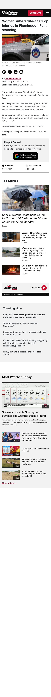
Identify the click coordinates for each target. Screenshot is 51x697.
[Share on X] (4, 72)
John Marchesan (13, 78)
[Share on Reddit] (16, 72)
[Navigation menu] (48, 13)
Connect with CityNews (13, 294)
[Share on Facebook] (10, 72)
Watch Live (35, 13)
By (11, 78)
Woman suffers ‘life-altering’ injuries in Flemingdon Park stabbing (25, 25)
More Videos (8, 483)
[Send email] (21, 72)
